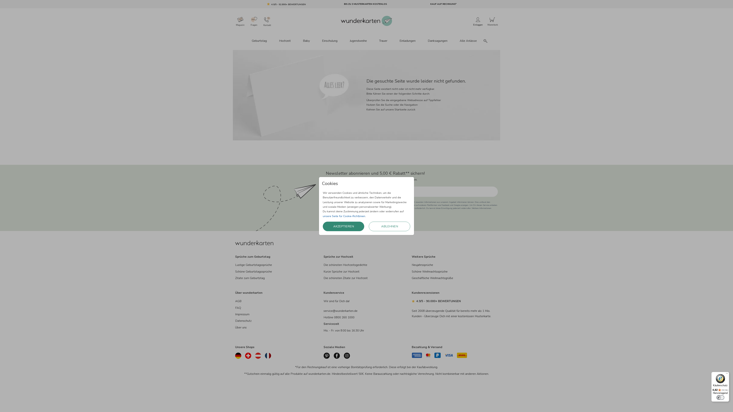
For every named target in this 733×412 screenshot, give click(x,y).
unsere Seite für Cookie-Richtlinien (344, 216)
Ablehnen (389, 226)
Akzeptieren (343, 226)
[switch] (720, 397)
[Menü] (727, 374)
